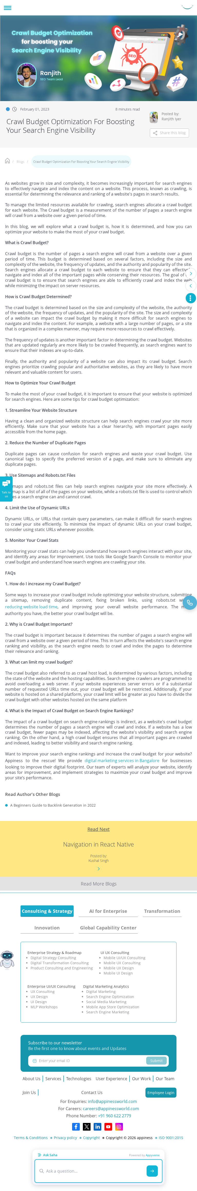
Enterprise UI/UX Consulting (51, 986)
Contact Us (92, 1092)
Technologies (78, 1079)
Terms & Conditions (31, 1137)
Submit (156, 1060)
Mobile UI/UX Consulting (124, 957)
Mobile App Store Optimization (112, 1006)
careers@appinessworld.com (111, 1108)
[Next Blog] (191, 273)
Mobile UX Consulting (122, 962)
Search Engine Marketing (107, 1012)
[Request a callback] (190, 603)
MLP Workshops (44, 1006)
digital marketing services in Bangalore (122, 760)
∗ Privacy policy (63, 1137)
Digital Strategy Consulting (53, 957)
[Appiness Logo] (187, 7)
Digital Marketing (101, 991)
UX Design (39, 996)
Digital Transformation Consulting (60, 962)
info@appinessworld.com (112, 1101)
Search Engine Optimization (110, 996)
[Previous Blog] (191, 286)
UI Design (39, 1001)
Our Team (165, 1079)
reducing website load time (31, 607)
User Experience (111, 1079)
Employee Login (160, 1092)
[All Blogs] (191, 298)
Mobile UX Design (119, 968)
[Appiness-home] (7, 161)
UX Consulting (43, 991)
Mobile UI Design (118, 973)
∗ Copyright (89, 1137)
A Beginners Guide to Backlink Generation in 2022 (53, 805)
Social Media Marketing (106, 1001)
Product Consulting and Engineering (62, 968)
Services (53, 1079)
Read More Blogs (98, 884)
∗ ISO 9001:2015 (169, 1137)
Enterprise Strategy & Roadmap (54, 952)
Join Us (29, 1092)
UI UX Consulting (115, 952)
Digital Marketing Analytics (106, 986)
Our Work (141, 1079)
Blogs (20, 161)
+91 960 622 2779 (114, 1116)
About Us (32, 1079)
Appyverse (153, 1155)
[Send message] (152, 1171)
